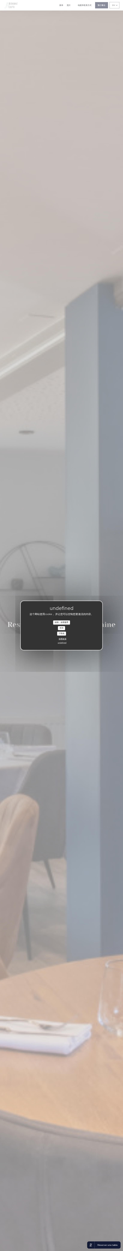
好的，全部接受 (61, 622)
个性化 (61, 633)
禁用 (61, 628)
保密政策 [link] (62, 639)
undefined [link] (62, 642)
